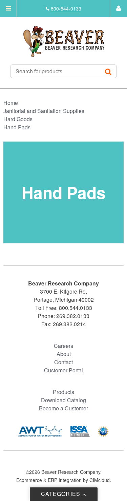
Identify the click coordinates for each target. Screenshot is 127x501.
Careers (63, 346)
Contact (63, 362)
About (64, 354)
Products (63, 392)
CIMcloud (99, 480)
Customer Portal (63, 370)
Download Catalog (63, 400)
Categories (61, 494)
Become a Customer (63, 408)
